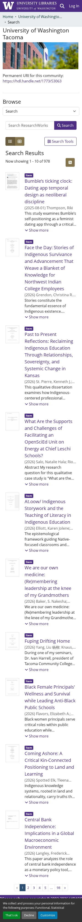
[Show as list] (10, 141)
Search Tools (62, 141)
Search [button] (67, 125)
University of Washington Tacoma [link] (41, 16)
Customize (48, 915)
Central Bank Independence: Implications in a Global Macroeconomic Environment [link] (49, 833)
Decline (29, 915)
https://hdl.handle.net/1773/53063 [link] (32, 81)
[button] (62, 6)
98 (58, 887)
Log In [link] (74, 5)
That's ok (11, 915)
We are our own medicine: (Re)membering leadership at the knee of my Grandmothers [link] (48, 581)
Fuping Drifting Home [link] (47, 641)
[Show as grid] (19, 141)
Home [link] (8, 16)
